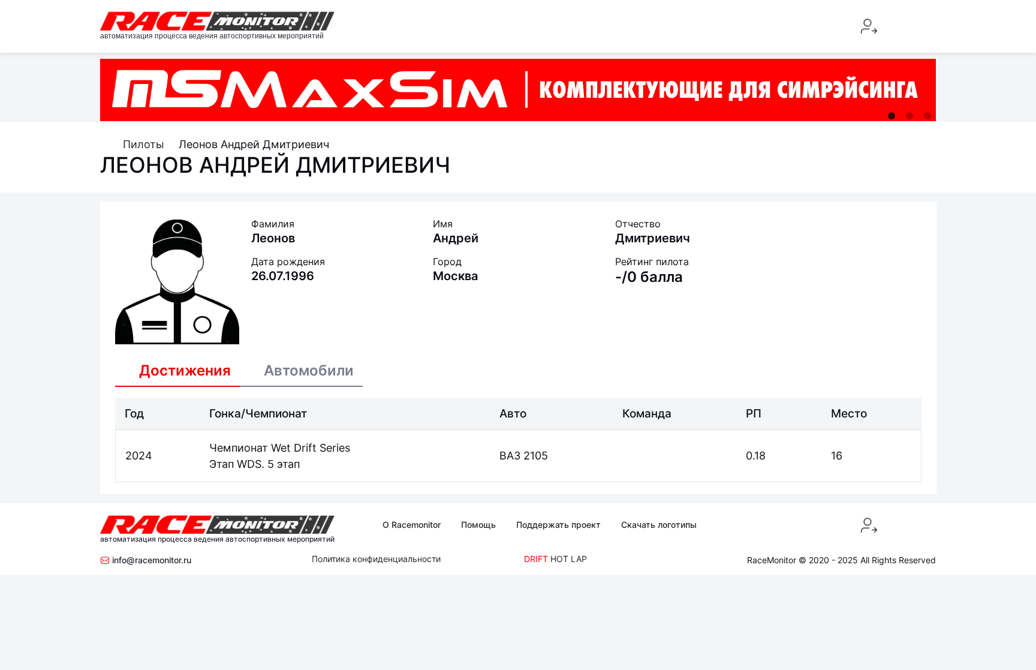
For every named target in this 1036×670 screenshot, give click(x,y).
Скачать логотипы (659, 524)
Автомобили (309, 370)
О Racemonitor (412, 524)
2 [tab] (909, 116)
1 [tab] (892, 116)
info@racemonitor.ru (150, 560)
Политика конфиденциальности (376, 559)
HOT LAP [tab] (568, 559)
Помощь (478, 524)
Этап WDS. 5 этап (254, 464)
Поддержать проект (558, 524)
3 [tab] (927, 116)
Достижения (185, 370)
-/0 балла (649, 277)
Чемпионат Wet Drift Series (279, 447)
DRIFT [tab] (536, 559)
